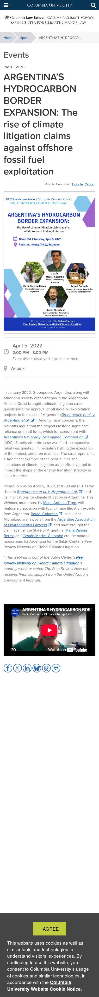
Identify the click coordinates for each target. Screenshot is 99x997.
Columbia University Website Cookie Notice (44, 985)
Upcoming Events (28, 37)
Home (8, 37)
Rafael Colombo (44, 513)
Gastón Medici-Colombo (43, 535)
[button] (6, 5)
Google (77, 184)
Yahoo (89, 184)
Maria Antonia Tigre (59, 502)
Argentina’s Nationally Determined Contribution (44, 437)
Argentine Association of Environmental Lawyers (49, 522)
